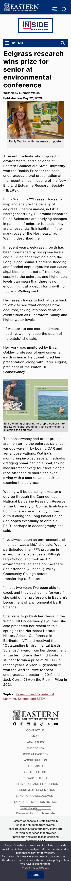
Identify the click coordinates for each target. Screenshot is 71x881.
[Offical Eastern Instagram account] (22, 724)
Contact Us (35, 730)
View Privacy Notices (35, 867)
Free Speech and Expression (35, 784)
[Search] (63, 43)
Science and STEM (32, 699)
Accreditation (35, 760)
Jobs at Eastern (35, 754)
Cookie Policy (35, 772)
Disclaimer (35, 766)
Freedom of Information (35, 789)
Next (59, 119)
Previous (10, 119)
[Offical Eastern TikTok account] (42, 724)
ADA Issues (35, 742)
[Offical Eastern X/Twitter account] (49, 724)
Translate (48, 813)
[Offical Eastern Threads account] (35, 724)
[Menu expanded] (54, 9)
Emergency (35, 748)
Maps (36, 736)
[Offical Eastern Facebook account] (15, 724)
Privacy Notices (35, 778)
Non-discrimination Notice (35, 801)
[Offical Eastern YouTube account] (56, 724)
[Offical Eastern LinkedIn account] (28, 724)
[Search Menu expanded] (64, 9)
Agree (35, 874)
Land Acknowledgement (35, 795)
